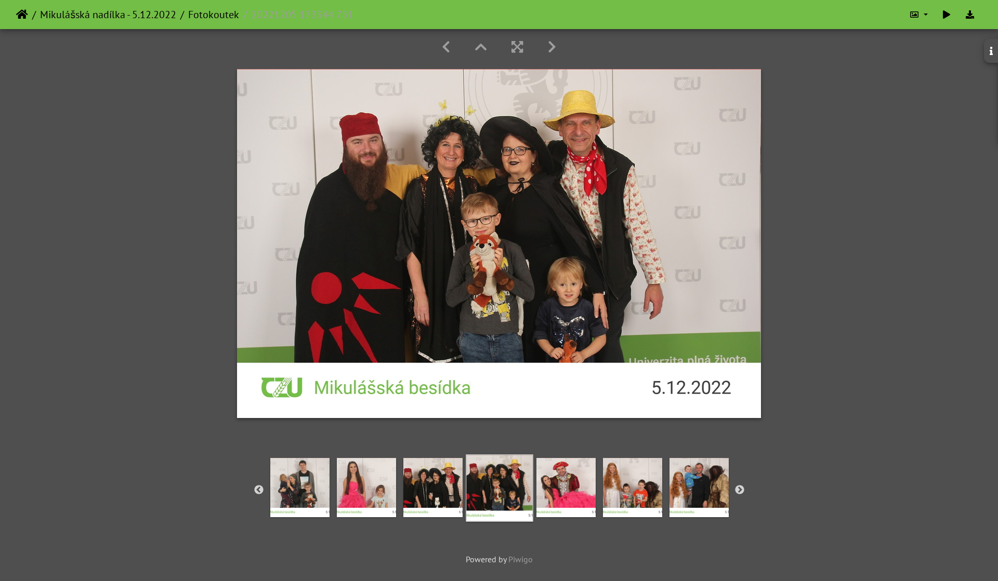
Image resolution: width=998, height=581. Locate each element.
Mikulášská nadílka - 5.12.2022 (108, 14)
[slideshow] (946, 14)
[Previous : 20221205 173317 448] (446, 47)
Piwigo (520, 559)
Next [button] (739, 490)
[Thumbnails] (481, 47)
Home (22, 14)
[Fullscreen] (517, 47)
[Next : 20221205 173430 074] (552, 47)
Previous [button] (259, 490)
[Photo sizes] (918, 14)
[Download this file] (970, 14)
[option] (300, 487)
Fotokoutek (213, 14)
